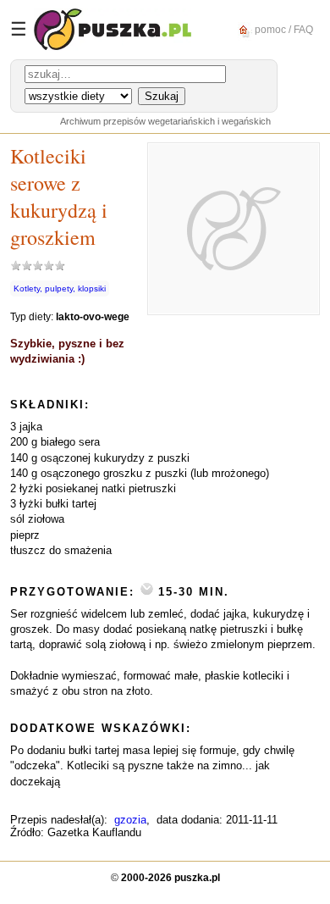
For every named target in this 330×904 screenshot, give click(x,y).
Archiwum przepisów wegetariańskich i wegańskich (165, 121)
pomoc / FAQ (282, 29)
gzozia (130, 819)
